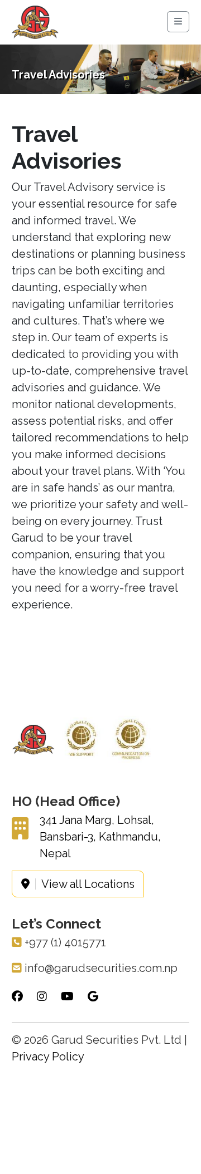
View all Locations (88, 884)
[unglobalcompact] (81, 738)
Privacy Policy (48, 1056)
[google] (93, 996)
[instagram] (42, 996)
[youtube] (67, 996)
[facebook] (17, 996)
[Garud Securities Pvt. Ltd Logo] (35, 21)
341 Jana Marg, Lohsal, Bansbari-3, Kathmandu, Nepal (100, 836)
